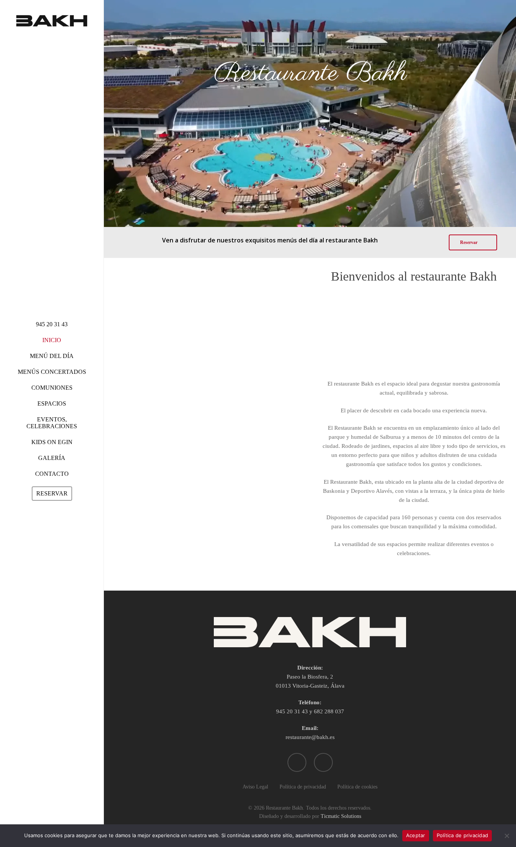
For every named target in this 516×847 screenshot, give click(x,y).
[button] (473, 242)
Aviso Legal (255, 787)
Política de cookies (357, 787)
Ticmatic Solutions (341, 816)
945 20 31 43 (292, 711)
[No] (506, 835)
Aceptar (415, 835)
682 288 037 (329, 711)
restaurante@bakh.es (310, 737)
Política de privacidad (303, 787)
